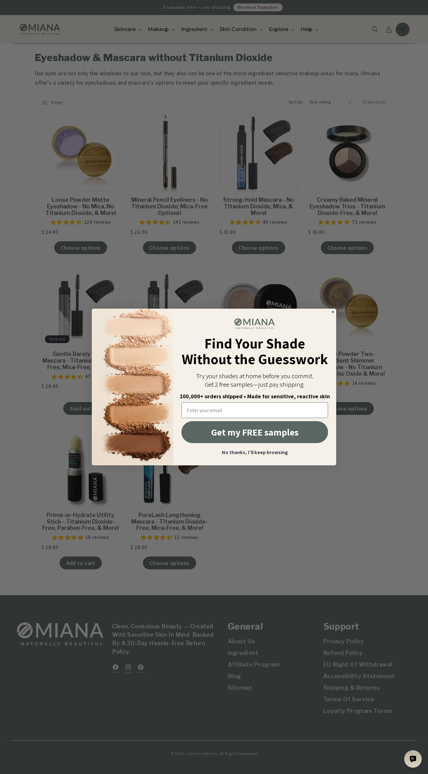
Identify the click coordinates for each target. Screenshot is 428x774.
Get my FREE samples (255, 432)
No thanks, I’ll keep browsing (255, 452)
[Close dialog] (333, 312)
